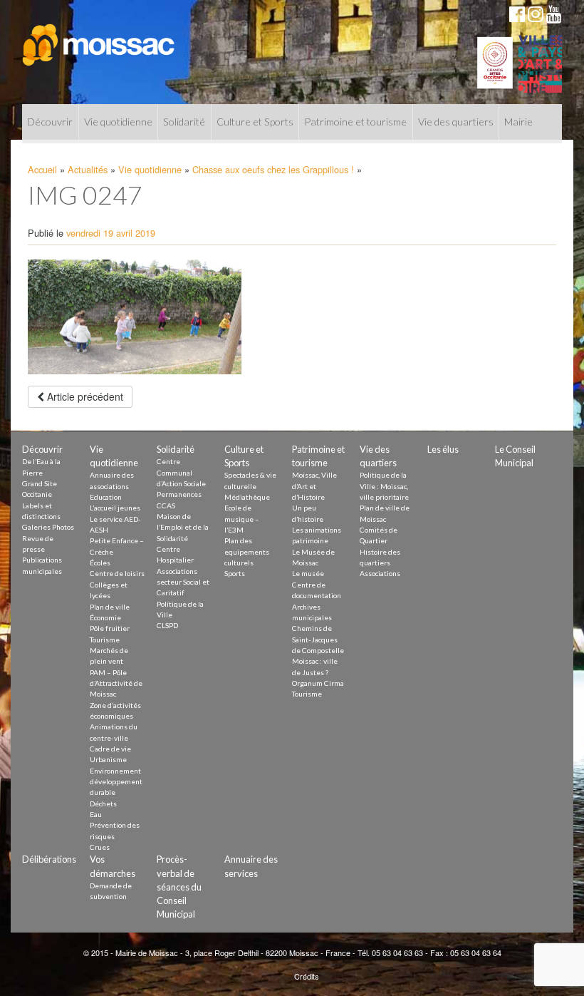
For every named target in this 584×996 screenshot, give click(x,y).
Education (106, 497)
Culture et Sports (255, 121)
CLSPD (167, 625)
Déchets (103, 803)
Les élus (443, 449)
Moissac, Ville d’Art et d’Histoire (314, 486)
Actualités (88, 169)
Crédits (306, 976)
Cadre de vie (110, 748)
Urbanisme (108, 759)
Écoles (100, 562)
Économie (105, 617)
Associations (380, 573)
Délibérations (49, 859)
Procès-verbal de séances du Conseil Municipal (179, 886)
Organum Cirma (318, 683)
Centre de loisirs (117, 573)
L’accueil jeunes (115, 507)
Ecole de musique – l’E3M (241, 518)
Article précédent (83, 396)
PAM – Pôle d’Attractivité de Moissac (116, 683)
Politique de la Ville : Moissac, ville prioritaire (384, 486)
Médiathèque (247, 497)
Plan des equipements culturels (246, 551)
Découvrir (50, 121)
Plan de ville (110, 606)
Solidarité (184, 121)
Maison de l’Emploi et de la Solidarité (183, 527)
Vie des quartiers (456, 121)
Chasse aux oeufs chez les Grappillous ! (273, 169)
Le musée (308, 573)
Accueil (42, 169)
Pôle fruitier (110, 628)
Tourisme (105, 639)
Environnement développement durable (116, 781)
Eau (96, 814)
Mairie (518, 121)
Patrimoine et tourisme (355, 121)
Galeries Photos (48, 527)
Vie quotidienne (118, 121)
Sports (234, 573)
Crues (100, 847)
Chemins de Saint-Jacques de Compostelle (318, 639)
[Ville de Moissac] (99, 38)
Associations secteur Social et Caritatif (183, 582)
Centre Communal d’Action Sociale (181, 472)
